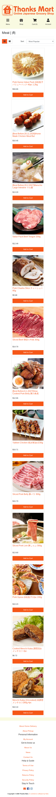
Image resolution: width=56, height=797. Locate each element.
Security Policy (28, 780)
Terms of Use (28, 765)
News (28, 752)
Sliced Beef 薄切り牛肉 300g (26, 340)
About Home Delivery (28, 726)
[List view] (9, 41)
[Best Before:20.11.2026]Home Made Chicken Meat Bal (27, 135)
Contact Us (28, 757)
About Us (28, 747)
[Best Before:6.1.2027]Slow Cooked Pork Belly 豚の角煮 (26, 392)
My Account (28, 739)
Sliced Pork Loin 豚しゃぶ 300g (27, 545)
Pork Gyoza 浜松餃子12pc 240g (27, 597)
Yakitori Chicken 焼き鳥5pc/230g (28, 443)
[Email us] (24, 788)
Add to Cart (28, 95)
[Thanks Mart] (28, 10)
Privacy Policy (28, 770)
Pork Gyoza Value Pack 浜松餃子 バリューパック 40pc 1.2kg (28, 83)
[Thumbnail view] (4, 41)
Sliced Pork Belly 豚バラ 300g (26, 494)
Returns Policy (28, 775)
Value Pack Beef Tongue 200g (27, 237)
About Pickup (28, 731)
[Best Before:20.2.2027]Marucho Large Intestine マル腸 (27, 186)
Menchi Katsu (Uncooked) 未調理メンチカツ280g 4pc (28, 701)
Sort (22, 41)
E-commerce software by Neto (38, 794)
